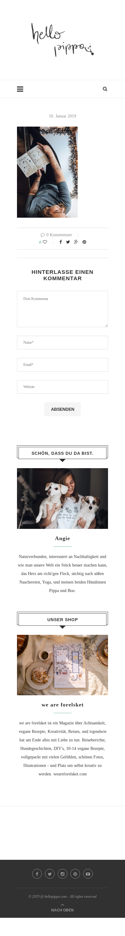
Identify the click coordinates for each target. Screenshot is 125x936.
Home (22, 92)
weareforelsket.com (70, 774)
